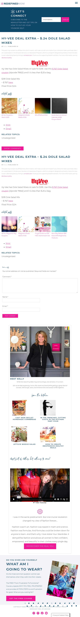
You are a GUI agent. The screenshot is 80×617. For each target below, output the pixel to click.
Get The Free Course (20, 598)
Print (8, 125)
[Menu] (76, 3)
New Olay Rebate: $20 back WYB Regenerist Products (59, 236)
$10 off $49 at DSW (41, 115)
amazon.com (28, 55)
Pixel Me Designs (44, 609)
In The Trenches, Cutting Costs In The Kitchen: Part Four (53, 419)
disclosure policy (7, 57)
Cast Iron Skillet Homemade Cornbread (24, 418)
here (11, 82)
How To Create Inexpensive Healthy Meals (53, 446)
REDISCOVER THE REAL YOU (40, 546)
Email (8, 129)
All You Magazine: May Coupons (9, 234)
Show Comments (12, 148)
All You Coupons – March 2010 (7, 116)
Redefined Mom (12, 4)
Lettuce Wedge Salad (24, 444)
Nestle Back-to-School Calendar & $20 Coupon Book (59, 117)
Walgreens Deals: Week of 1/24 (24, 116)
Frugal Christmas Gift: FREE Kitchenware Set (42, 234)
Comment (6, 277)
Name (5, 297)
